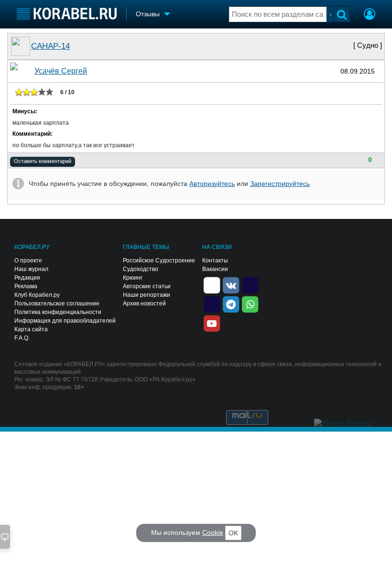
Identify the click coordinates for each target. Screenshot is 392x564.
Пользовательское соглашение (56, 303)
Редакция (27, 277)
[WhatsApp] (250, 303)
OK (233, 533)
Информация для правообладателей (65, 320)
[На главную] (67, 14)
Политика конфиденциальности (57, 312)
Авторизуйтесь (212, 183)
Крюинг (132, 277)
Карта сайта (31, 329)
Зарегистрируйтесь (280, 183)
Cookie (212, 532)
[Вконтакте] (230, 284)
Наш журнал (31, 269)
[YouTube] (211, 322)
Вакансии (215, 269)
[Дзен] (211, 284)
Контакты (215, 260)
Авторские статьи (147, 286)
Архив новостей (144, 303)
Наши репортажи (146, 295)
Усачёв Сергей (60, 71)
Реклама (25, 286)
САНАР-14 (50, 46)
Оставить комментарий (42, 161)
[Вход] (369, 15)
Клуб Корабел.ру (37, 295)
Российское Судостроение (159, 260)
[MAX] (211, 303)
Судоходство (140, 269)
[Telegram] (230, 303)
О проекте (28, 260)
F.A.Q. (22, 338)
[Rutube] (250, 284)
